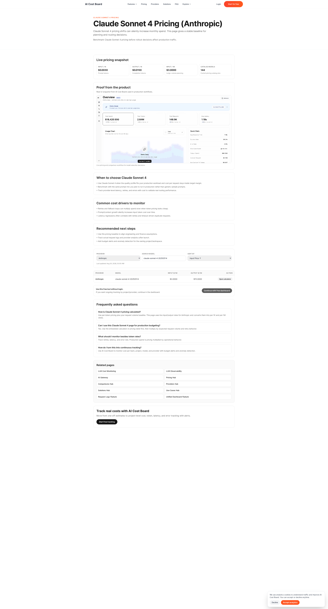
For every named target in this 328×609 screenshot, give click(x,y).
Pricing (144, 4)
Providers (155, 4)
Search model (148, 254)
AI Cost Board (93, 4)
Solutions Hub (104, 390)
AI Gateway (103, 377)
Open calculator (225, 279)
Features (131, 4)
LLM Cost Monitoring (107, 371)
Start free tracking (107, 422)
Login (218, 4)
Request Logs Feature (107, 397)
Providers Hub (172, 384)
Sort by (191, 254)
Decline (275, 602)
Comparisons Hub (105, 384)
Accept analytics (290, 602)
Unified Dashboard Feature (177, 397)
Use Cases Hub (172, 390)
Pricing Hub (171, 377)
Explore (186, 4)
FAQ (176, 4)
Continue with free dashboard (217, 290)
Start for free (233, 4)
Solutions (167, 4)
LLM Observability (174, 371)
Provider (100, 254)
